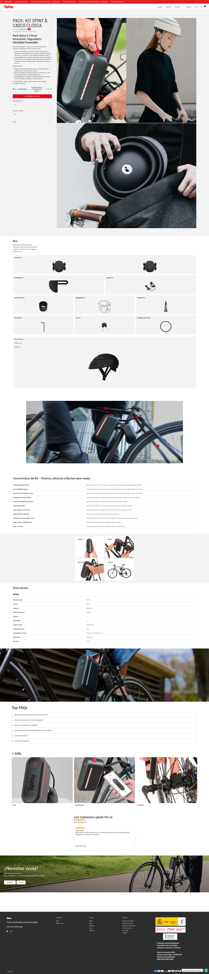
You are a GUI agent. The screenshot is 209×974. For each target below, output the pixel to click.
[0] (204, 6)
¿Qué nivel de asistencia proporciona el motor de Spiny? (31, 715)
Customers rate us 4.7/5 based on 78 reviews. (36, 89)
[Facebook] (8, 931)
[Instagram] (12, 931)
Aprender (177, 7)
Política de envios (127, 928)
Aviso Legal (125, 930)
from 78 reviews (79, 822)
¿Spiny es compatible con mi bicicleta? (26, 725)
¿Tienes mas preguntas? (21, 741)
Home (90, 921)
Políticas (124, 917)
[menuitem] (160, 7)
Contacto (124, 932)
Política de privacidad (128, 921)
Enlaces (91, 917)
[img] (105, 820)
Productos (59, 917)
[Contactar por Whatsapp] (206, 970)
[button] (10, 882)
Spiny (57, 921)
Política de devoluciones (128, 925)
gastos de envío (17, 31)
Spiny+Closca (60, 923)
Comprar (160, 7)
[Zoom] (192, 21)
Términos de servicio (127, 923)
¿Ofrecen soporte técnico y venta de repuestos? (28, 720)
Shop (90, 923)
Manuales (91, 930)
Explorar (168, 7)
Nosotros (91, 925)
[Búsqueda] (201, 6)
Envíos (15, 122)
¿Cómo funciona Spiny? (21, 736)
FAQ (90, 928)
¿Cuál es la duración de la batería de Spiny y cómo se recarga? (32, 730)
